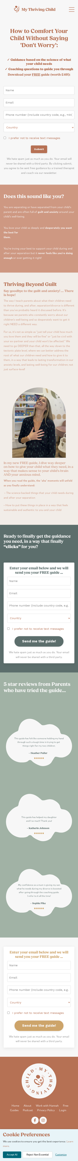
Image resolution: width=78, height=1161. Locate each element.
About (27, 1105)
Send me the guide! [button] (39, 641)
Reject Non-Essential (37, 1154)
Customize (61, 1154)
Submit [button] (39, 149)
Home (15, 1105)
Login (62, 1110)
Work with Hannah (47, 1105)
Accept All (12, 1154)
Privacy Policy (46, 1110)
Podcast (28, 1110)
